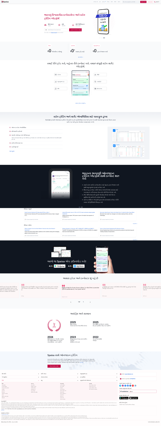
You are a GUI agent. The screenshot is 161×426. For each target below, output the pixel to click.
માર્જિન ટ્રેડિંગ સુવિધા (34, 392)
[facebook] (128, 386)
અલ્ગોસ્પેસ (62, 394)
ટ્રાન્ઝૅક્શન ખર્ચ (100, 50)
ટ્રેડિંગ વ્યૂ (61, 396)
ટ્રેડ (100, 1)
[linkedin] (130, 386)
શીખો (115, 1)
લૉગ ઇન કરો (150, 1)
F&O (98, 74)
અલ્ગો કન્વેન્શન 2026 (5, 387)
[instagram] (123, 386)
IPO (58, 88)
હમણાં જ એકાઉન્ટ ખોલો (75, 29)
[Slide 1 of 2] (79, 207)
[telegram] (120, 386)
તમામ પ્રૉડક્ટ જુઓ (80, 103)
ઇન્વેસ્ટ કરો (96, 1)
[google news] (135, 386)
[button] (156, 2)
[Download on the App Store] (78, 266)
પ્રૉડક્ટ (103, 1)
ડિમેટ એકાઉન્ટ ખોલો (54, 366)
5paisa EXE (62, 392)
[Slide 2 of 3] (102, 37)
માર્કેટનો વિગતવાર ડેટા (16, 139)
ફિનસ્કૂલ (3, 392)
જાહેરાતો (3, 397)
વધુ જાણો (80, 57)
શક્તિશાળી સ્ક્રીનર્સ (15, 131)
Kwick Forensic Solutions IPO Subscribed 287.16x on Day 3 (37, 212)
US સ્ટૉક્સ (99, 88)
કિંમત (108, 1)
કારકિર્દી (3, 389)
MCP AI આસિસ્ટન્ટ (63, 393)
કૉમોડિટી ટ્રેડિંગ (33, 387)
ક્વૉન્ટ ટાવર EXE (62, 399)
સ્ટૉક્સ (59, 74)
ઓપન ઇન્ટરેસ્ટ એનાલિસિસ (17, 127)
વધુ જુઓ (134, 223)
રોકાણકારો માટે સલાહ (5, 414)
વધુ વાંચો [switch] (81, 362)
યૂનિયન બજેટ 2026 (5, 396)
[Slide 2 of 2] (81, 207)
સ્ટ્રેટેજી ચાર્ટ (13, 147)
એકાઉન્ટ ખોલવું (54, 50)
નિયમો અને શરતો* (54, 32)
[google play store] (124, 398)
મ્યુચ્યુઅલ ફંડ (60, 81)
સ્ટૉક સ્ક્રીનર (33, 390)
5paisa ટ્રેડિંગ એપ (63, 390)
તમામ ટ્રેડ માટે (77, 50)
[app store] (133, 398)
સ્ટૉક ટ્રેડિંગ (33, 385)
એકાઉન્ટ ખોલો (143, 1)
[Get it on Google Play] (59, 266)
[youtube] (133, 386)
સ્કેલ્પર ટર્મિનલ (62, 385)
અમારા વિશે (3, 385)
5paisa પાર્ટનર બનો (92, 386)
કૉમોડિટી (99, 81)
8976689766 (132, 378)
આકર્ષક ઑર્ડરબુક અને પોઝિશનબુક (19, 135)
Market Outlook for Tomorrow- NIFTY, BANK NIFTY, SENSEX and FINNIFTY (78, 228)
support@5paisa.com (129, 374)
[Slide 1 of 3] (100, 37)
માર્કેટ (112, 1)
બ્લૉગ (3, 394)
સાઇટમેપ (3, 390)
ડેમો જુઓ (11, 151)
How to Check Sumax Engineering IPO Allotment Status (112, 228)
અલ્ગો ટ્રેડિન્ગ (62, 389)
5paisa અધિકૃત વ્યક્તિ (93, 387)
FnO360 (61, 387)
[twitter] (125, 386)
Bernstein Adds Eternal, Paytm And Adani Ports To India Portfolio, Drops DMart (117, 212)
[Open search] (124, 2)
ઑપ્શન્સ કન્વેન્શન (5, 393)
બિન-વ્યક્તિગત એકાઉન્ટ (93, 389)
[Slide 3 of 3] (104, 37)
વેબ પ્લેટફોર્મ (62, 386)
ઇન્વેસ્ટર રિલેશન (4, 386)
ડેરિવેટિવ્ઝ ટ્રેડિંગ (33, 386)
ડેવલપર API (62, 397)
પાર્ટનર (119, 1)
